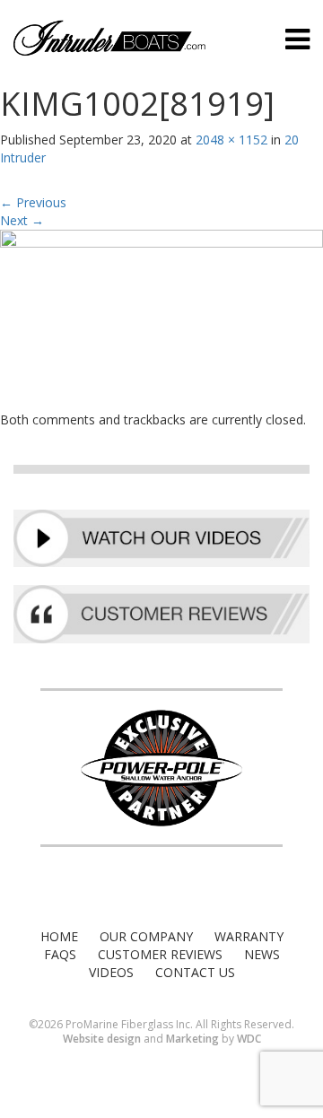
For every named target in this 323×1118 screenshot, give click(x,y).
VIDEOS (111, 972)
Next (22, 220)
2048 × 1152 (231, 139)
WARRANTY (249, 936)
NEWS (262, 954)
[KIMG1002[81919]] (161, 319)
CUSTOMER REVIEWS (160, 954)
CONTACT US (195, 972)
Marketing (192, 1038)
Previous (33, 202)
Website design (102, 1038)
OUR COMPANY (146, 936)
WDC (249, 1038)
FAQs (60, 954)
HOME (59, 936)
